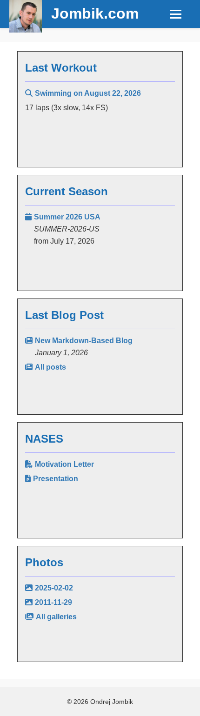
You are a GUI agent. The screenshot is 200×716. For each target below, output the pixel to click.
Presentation (55, 479)
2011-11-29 (53, 602)
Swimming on (88, 93)
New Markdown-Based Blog (84, 341)
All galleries (56, 617)
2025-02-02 (54, 588)
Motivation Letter (64, 464)
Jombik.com (95, 13)
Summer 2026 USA (67, 217)
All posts (50, 367)
